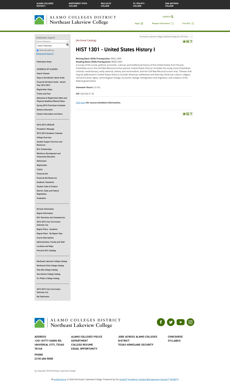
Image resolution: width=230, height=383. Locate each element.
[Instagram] (190, 325)
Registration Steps (44, 89)
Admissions (41, 161)
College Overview (44, 137)
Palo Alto (106, 4)
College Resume (82, 344)
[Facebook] (161, 325)
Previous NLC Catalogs (46, 250)
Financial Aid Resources (47, 178)
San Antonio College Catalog (48, 274)
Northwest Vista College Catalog (50, 265)
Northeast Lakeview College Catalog (52, 261)
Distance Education (45, 109)
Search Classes (43, 73)
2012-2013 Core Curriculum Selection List (48, 223)
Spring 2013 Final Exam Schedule (51, 105)
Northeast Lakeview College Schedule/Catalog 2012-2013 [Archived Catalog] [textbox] (166, 36)
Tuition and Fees (44, 93)
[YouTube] (181, 325)
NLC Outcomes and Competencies (51, 217)
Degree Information (45, 213)
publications (60, 379)
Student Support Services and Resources (49, 143)
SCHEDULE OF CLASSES (47, 69)
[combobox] (166, 36)
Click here (81, 102)
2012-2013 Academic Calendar (50, 133)
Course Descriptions (45, 237)
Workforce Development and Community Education (49, 155)
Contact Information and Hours (50, 114)
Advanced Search (45, 53)
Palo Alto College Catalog (47, 270)
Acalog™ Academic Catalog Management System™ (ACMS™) (148, 379)
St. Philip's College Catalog (48, 278)
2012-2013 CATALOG (45, 124)
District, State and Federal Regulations (48, 192)
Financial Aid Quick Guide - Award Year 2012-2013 (51, 84)
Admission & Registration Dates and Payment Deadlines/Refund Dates (52, 100)
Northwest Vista (78, 4)
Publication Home (44, 61)
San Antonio (171, 4)
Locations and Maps (45, 246)
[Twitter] (171, 325)
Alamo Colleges (45, 4)
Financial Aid (42, 173)
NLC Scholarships (44, 149)
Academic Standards (45, 182)
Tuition (40, 169)
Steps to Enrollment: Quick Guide (51, 77)
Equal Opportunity (84, 348)
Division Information (45, 209)
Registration (42, 165)
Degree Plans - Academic (47, 229)
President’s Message (45, 129)
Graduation (41, 198)
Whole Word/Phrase (46, 50)
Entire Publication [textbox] (44, 41)
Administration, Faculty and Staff (51, 242)
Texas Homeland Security (135, 344)
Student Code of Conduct (47, 186)
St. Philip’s (138, 4)
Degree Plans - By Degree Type (49, 233)
